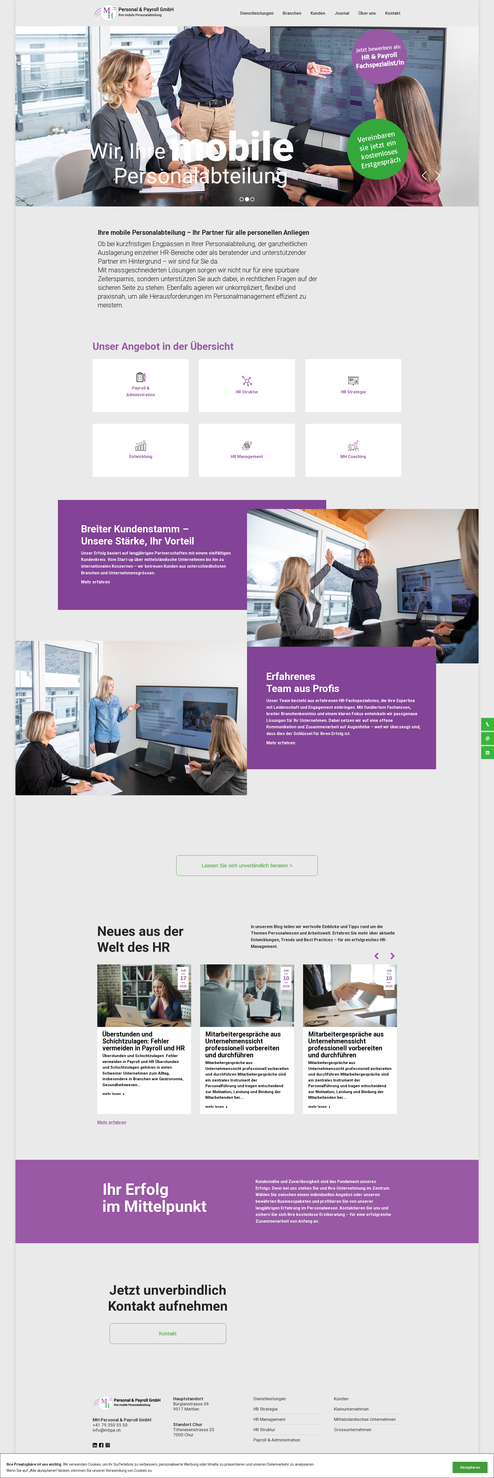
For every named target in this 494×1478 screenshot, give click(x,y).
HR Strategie (265, 1409)
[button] (377, 956)
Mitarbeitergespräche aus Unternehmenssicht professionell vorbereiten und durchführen (243, 1045)
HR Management (269, 1419)
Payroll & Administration (276, 1439)
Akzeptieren (470, 1467)
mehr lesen (111, 1094)
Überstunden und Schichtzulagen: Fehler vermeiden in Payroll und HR (143, 1041)
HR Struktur (264, 1429)
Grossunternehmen (352, 1429)
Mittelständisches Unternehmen (365, 1419)
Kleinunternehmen (351, 1409)
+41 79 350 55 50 (110, 1425)
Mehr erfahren (111, 1122)
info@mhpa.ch (107, 1430)
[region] (247, 1466)
